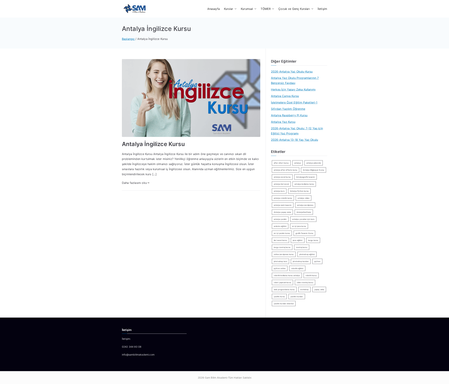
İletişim (322, 9)
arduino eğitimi (280, 226)
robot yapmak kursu (282, 282)
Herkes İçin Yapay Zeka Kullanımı (293, 89)
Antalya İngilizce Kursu (153, 144)
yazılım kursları (296, 296)
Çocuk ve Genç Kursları (294, 9)
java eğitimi (298, 240)
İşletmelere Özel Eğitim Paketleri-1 (294, 102)
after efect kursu (281, 163)
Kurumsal (247, 9)
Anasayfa (213, 9)
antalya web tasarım (282, 205)
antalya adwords (313, 163)
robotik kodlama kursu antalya (287, 275)
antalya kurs (279, 191)
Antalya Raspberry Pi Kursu (289, 115)
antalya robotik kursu (283, 198)
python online (280, 268)
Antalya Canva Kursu (285, 96)
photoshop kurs (280, 261)
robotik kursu (311, 275)
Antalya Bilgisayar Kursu (313, 170)
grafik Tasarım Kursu (304, 233)
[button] (235, 8)
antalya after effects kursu (285, 170)
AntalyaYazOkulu (304, 212)
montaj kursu (301, 247)
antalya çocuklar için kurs (303, 219)
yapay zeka (319, 289)
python (317, 261)
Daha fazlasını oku (134, 183)
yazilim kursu (279, 296)
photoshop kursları (301, 261)
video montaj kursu (305, 282)
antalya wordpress (305, 205)
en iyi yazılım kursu (282, 233)
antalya (297, 163)
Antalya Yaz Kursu (283, 122)
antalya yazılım (280, 219)
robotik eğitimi (297, 268)
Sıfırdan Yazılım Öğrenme (288, 109)
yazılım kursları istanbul (284, 303)
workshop (304, 289)
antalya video (303, 198)
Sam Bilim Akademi (216, 377)
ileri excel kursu (280, 240)
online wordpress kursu (284, 254)
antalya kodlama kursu (304, 184)
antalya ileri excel (281, 184)
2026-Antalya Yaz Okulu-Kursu (292, 71)
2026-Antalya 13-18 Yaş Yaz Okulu (294, 139)
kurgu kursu (313, 240)
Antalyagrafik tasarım (305, 177)
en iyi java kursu (299, 226)
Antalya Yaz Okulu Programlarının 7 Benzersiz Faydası (295, 80)
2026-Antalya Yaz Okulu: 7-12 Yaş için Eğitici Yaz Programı (297, 131)
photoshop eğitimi (307, 254)
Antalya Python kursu (299, 191)
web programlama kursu (284, 289)
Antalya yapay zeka (282, 212)
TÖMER (266, 9)
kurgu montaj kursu (282, 247)
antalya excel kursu (282, 177)
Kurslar (228, 9)
